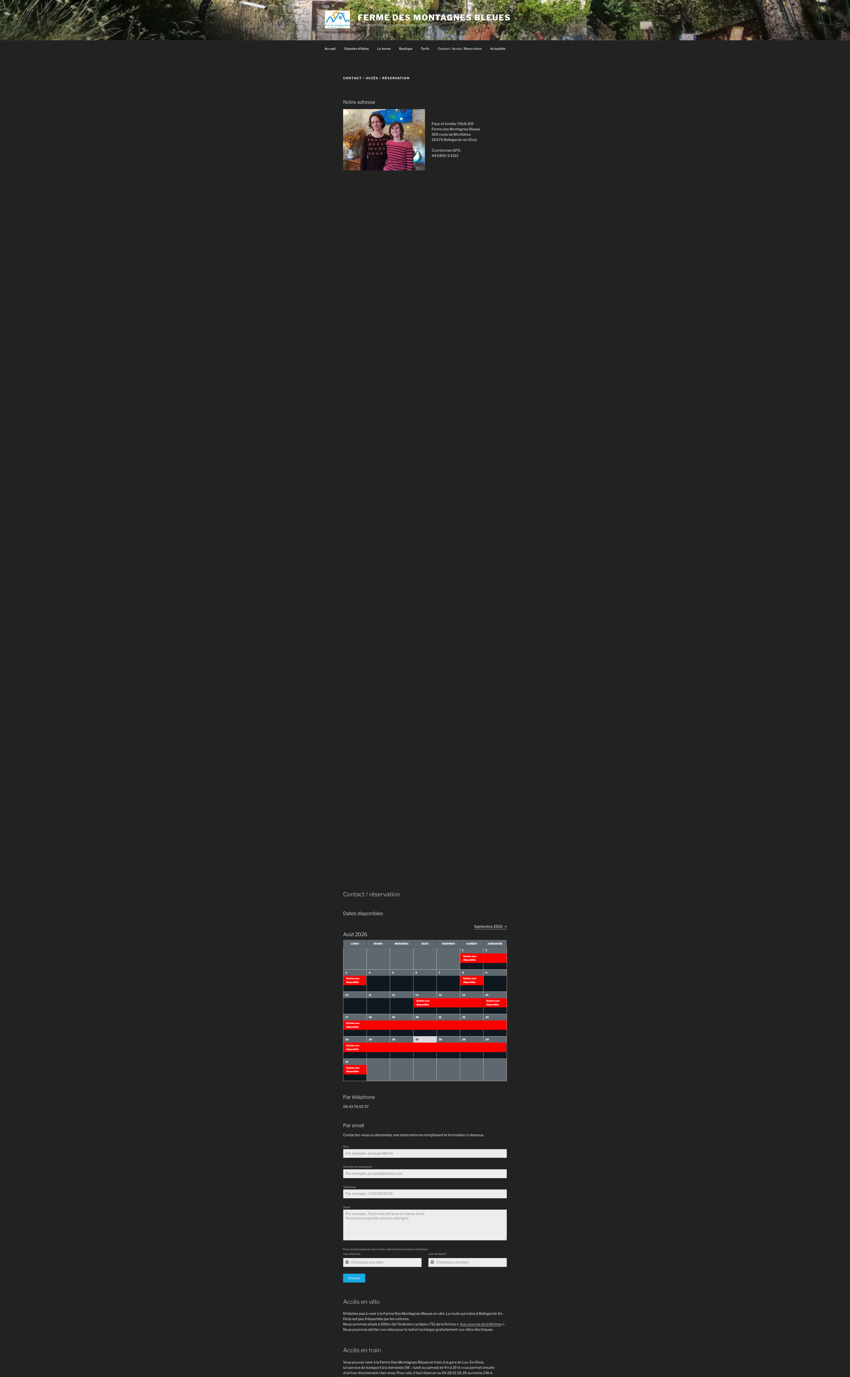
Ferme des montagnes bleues (434, 17)
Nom (346, 1146)
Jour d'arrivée (351, 1254)
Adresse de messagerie (357, 1166)
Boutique (405, 48)
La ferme (384, 48)
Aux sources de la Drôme (480, 1324)
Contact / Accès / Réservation (460, 48)
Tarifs (425, 48)
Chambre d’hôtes (356, 48)
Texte (346, 1207)
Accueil (330, 48)
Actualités (497, 48)
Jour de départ (437, 1254)
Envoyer (354, 1278)
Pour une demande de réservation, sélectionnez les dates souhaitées (385, 1249)
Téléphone (349, 1187)
